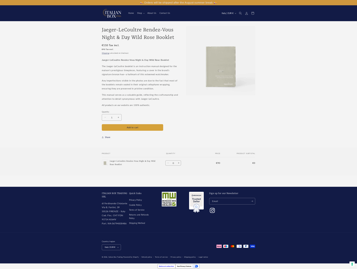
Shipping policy (190, 257)
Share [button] (107, 137)
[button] (141, 13)
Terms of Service (137, 210)
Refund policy (147, 257)
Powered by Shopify (131, 257)
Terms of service (161, 257)
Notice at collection (166, 266)
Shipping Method (137, 223)
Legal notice (203, 257)
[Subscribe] (252, 201)
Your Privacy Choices (184, 266)
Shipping (105, 53)
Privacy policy (176, 257)
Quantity (105, 112)
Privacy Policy (135, 200)
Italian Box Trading (115, 257)
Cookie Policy (135, 205)
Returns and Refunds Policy (139, 216)
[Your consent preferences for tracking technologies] (352, 264)
